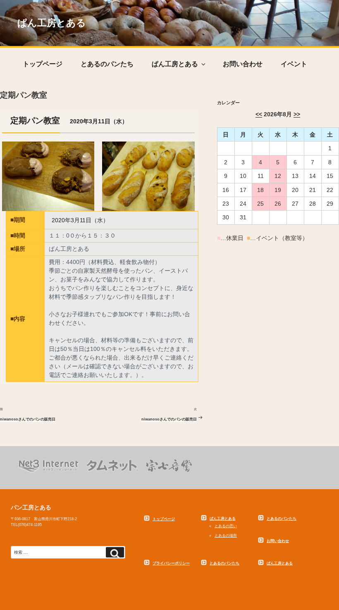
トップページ (42, 63)
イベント (294, 63)
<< (258, 114)
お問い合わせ (243, 63)
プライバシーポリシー (171, 563)
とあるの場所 (226, 535)
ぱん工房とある (51, 23)
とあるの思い (226, 526)
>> (297, 114)
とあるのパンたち (107, 63)
